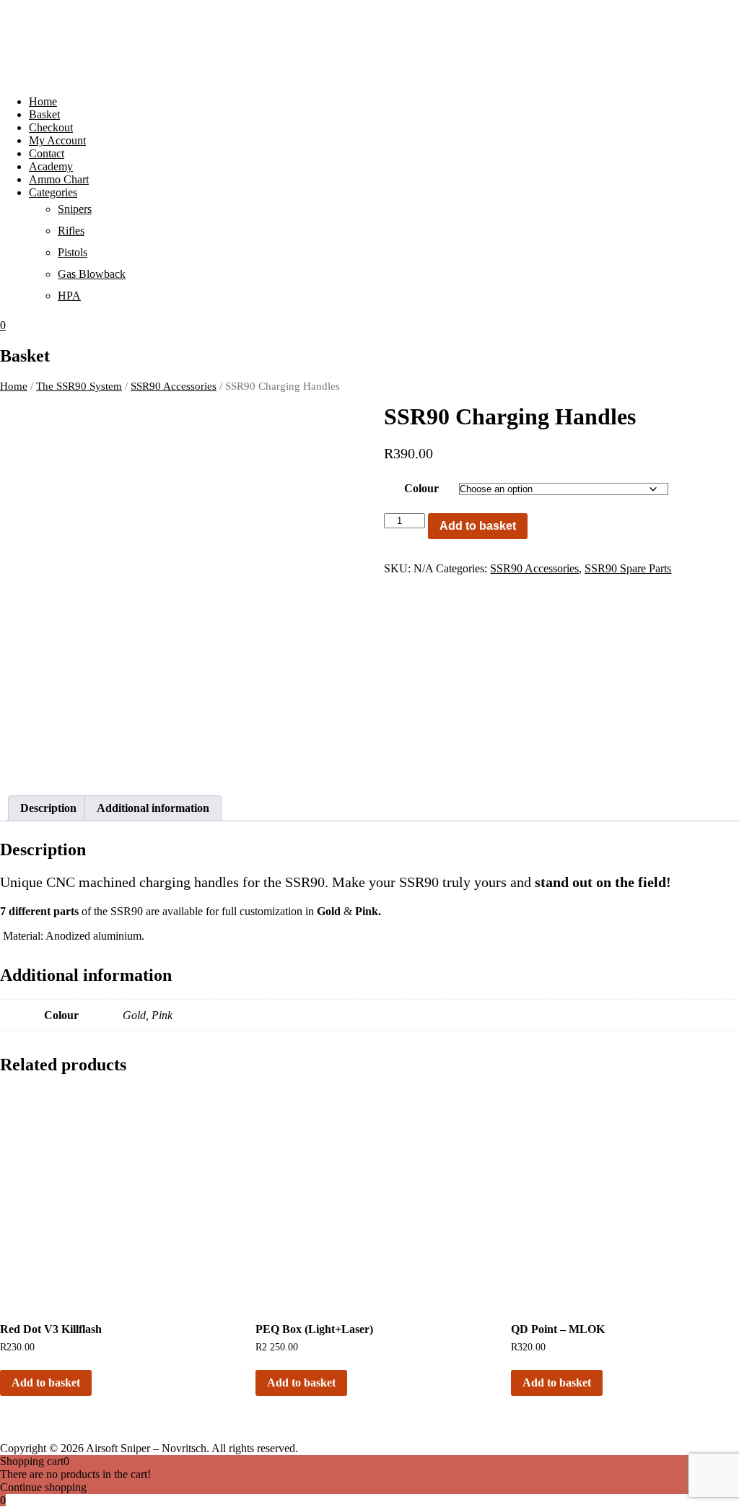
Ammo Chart (59, 179)
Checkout (51, 127)
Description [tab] (48, 808)
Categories (53, 192)
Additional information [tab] (153, 808)
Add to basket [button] (46, 1382)
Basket (44, 114)
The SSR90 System (79, 386)
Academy (51, 166)
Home (43, 101)
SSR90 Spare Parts (628, 568)
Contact (46, 153)
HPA (69, 295)
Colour (421, 488)
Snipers (75, 209)
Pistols (72, 252)
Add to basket (478, 526)
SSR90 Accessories (174, 386)
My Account (57, 140)
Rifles (71, 230)
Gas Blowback (92, 274)
